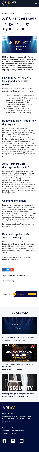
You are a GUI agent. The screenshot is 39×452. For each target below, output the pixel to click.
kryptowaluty (11, 276)
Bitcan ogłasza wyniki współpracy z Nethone (18, 394)
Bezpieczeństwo (7, 396)
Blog (3, 428)
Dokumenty (5, 433)
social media (30, 244)
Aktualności (6, 340)
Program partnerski (18, 430)
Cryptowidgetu (20, 147)
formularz (23, 224)
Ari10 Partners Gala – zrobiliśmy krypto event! (18, 337)
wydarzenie (20, 276)
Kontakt (14, 433)
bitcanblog (10, 281)
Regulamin (5, 430)
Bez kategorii (6, 369)
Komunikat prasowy (8, 13)
